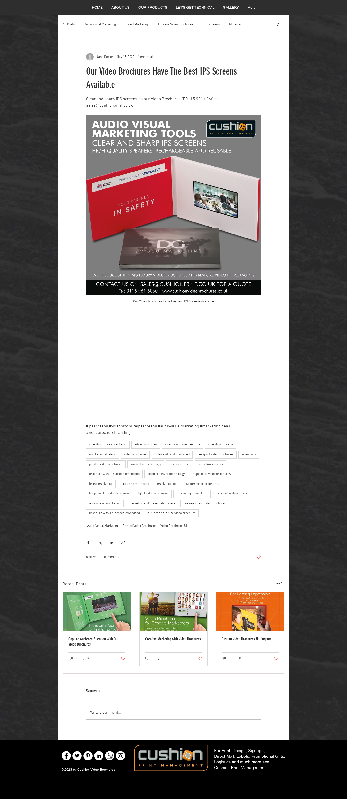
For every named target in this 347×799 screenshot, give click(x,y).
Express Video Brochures (175, 24)
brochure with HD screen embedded (114, 474)
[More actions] (258, 57)
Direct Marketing (137, 24)
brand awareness (210, 464)
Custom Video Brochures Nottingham (246, 639)
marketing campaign (191, 494)
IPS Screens (211, 24)
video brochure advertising (108, 445)
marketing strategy (102, 454)
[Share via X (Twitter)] (100, 542)
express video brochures (230, 494)
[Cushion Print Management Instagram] (120, 755)
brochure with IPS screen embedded (114, 513)
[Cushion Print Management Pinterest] (88, 755)
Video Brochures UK (174, 526)
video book (248, 454)
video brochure (179, 464)
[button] (278, 24)
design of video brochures (215, 454)
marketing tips (167, 484)
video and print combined (172, 454)
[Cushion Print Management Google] (109, 755)
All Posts (69, 24)
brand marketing (101, 484)
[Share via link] (123, 542)
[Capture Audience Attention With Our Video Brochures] (97, 611)
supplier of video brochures (212, 474)
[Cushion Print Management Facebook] (66, 755)
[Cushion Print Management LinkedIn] (98, 755)
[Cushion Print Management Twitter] (77, 755)
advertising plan (146, 445)
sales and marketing (135, 484)
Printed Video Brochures (140, 526)
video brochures (135, 454)
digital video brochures (153, 494)
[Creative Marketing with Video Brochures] (174, 611)
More (233, 24)
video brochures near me (182, 445)
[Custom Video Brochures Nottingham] (250, 611)
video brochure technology (166, 474)
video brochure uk (220, 445)
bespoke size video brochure (109, 494)
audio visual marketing (105, 504)
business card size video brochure (171, 513)
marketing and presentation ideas (152, 504)
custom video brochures (202, 484)
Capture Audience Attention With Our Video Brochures (93, 641)
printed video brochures (106, 464)
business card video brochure (204, 504)
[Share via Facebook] (88, 542)
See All (279, 583)
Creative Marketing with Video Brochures (173, 639)
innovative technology (146, 464)
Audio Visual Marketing (100, 24)
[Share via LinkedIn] (111, 542)
